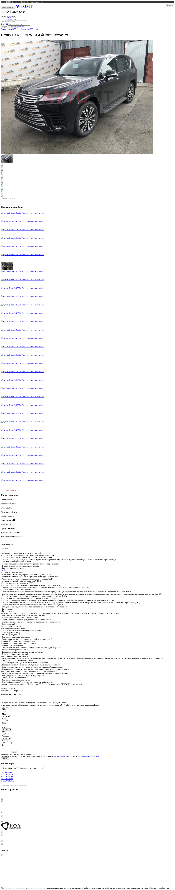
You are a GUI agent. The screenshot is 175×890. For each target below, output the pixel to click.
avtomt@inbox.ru (37, 2)
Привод (5, 740)
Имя (2, 22)
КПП (4, 727)
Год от (4, 718)
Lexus (23, 29)
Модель (5, 714)
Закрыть (5, 27)
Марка (4, 710)
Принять (5, 759)
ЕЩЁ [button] (3, 570)
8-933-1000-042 (7, 2)
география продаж (17, 26)
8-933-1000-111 (7, 774)
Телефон (4, 24)
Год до (4, 723)
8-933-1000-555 (22, 2)
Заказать (13, 27)
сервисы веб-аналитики (36, 888)
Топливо (5, 736)
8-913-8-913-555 (15, 12)
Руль (4, 732)
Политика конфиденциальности (14, 785)
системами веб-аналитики (88, 756)
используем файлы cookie (15, 888)
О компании (11, 19)
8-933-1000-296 (7, 777)
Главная (4, 29)
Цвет (4, 745)
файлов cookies (59, 756)
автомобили (14, 29)
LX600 (30, 29)
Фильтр (169, 5)
